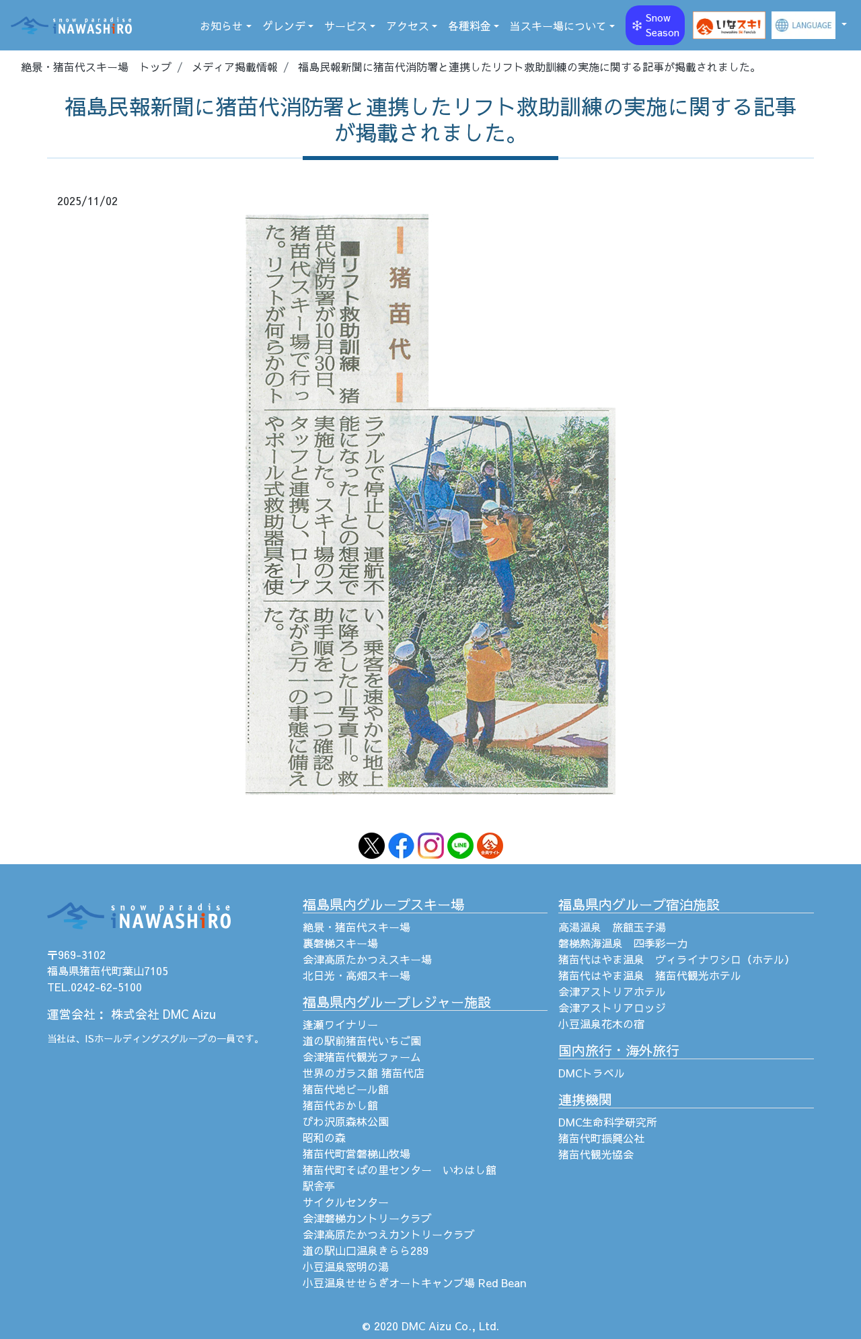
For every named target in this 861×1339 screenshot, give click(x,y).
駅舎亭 (319, 1185)
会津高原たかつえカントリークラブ (389, 1234)
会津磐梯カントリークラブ (367, 1218)
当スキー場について (558, 25)
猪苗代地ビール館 (346, 1088)
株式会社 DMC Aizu (163, 1013)
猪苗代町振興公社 (601, 1138)
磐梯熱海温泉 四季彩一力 (622, 942)
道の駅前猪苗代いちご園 (362, 1040)
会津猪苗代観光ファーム (362, 1056)
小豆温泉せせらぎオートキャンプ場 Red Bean (414, 1282)
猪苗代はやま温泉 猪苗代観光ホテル (649, 975)
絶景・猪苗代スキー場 (356, 926)
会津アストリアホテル (612, 991)
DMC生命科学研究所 (607, 1121)
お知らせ (221, 25)
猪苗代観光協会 (596, 1154)
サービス (345, 25)
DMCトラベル (591, 1072)
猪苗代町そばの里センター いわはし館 (399, 1169)
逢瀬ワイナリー (340, 1024)
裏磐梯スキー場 (340, 942)
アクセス (407, 25)
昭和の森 (324, 1137)
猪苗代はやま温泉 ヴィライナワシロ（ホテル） (676, 959)
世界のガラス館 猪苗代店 (363, 1072)
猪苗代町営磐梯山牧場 (356, 1153)
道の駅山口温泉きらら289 (365, 1250)
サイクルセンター (346, 1201)
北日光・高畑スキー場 (356, 975)
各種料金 (469, 25)
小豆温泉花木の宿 (601, 1023)
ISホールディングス (127, 1038)
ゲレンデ (283, 25)
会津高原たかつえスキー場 (367, 959)
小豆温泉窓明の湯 (346, 1266)
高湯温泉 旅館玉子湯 (612, 926)
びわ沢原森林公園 (346, 1121)
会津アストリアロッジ (612, 1007)
